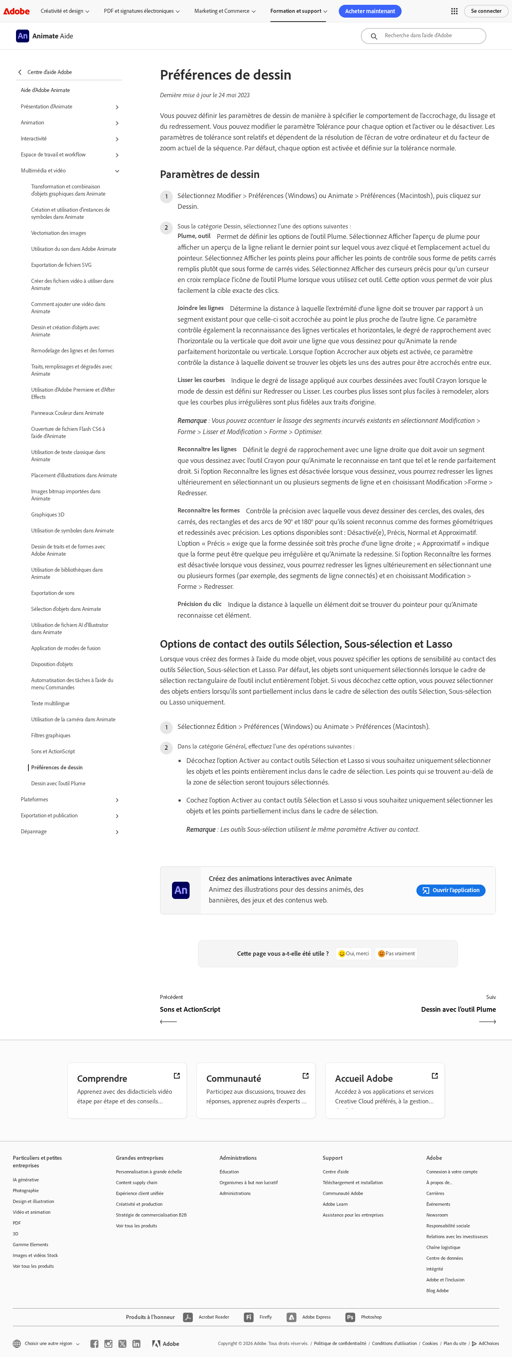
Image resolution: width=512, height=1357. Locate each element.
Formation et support (295, 11)
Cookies (430, 1343)
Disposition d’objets (52, 664)
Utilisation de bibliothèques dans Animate (67, 573)
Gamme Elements (30, 1244)
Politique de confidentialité (340, 1343)
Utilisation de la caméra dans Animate (73, 719)
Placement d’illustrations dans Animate (74, 475)
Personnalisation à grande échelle (149, 1172)
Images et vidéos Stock (35, 1255)
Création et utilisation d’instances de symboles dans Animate (70, 213)
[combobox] (423, 36)
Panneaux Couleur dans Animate (67, 413)
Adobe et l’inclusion (445, 1280)
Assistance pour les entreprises (353, 1215)
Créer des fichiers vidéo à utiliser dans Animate (72, 285)
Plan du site (455, 1343)
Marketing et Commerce (222, 11)
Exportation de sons (52, 593)
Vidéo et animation (31, 1212)
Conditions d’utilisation (394, 1343)
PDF (17, 1223)
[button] (454, 11)
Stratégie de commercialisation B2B (151, 1215)
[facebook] (94, 1344)
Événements (438, 1204)
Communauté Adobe (343, 1193)
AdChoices (489, 1343)
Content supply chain (136, 1182)
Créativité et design (62, 11)
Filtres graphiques (50, 735)
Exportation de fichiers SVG (61, 265)
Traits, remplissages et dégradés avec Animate (71, 370)
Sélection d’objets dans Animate (66, 609)
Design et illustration (33, 1201)
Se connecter (486, 11)
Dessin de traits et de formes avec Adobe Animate (68, 550)
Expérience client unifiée (140, 1193)
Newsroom (437, 1215)
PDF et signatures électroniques (139, 11)
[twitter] (122, 1344)
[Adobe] (16, 11)
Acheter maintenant (370, 11)
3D (15, 1234)
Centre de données (444, 1258)
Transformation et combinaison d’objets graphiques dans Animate (68, 190)
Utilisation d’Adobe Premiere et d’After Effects (73, 393)
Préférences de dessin (57, 767)
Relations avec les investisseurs (457, 1236)
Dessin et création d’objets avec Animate (65, 331)
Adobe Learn (335, 1204)
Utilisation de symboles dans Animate (72, 530)
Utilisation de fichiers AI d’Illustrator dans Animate (69, 629)
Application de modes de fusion (65, 648)
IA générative (26, 1180)
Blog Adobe (437, 1290)
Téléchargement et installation (353, 1182)
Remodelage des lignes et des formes (72, 350)
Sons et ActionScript (53, 751)
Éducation (229, 1172)
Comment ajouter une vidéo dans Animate (68, 308)
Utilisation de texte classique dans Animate (68, 456)
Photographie (26, 1190)
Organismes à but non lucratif (249, 1182)
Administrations (235, 1193)
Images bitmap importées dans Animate (65, 495)
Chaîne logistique (443, 1247)
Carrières (435, 1193)
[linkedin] (136, 1344)
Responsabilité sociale (448, 1226)
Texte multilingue (50, 703)
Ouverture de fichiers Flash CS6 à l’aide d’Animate (68, 433)
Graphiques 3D (47, 514)
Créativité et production (139, 1204)
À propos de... (439, 1182)
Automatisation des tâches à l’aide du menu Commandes (72, 684)
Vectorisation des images (58, 233)
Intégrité (434, 1269)
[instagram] (108, 1344)
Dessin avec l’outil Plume (58, 783)
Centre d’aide (336, 1172)
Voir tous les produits (33, 1266)
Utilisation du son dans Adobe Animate (73, 249)
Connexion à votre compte (452, 1172)
